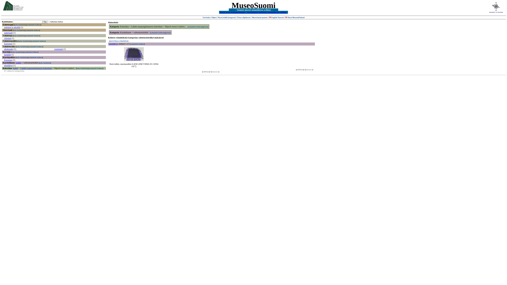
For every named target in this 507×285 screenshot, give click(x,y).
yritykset (7, 38)
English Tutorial (277, 17)
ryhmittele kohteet (34, 25)
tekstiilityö (8, 65)
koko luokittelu (20, 25)
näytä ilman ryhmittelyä (119, 41)
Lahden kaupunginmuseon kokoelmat (36, 68)
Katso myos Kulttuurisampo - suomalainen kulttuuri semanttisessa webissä (253, 12)
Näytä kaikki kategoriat (227, 17)
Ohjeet (214, 17)
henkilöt (7, 55)
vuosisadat (58, 49)
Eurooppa (8, 44)
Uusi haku (206, 17)
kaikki (18, 63)
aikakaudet (8, 49)
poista (205, 27)
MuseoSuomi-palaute (260, 17)
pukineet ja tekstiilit (12, 27)
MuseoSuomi (254, 5)
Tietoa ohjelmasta (243, 17)
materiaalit (8, 33)
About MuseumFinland (295, 17)
